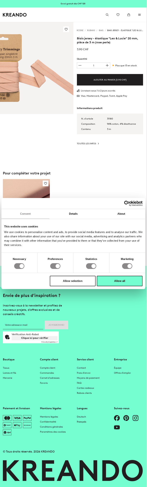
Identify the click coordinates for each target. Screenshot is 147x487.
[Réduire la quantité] (80, 65)
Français (81, 421)
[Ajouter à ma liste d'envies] (66, 29)
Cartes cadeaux (85, 388)
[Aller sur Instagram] (135, 418)
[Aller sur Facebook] (117, 418)
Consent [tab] (25, 213)
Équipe (117, 367)
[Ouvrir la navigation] (139, 14)
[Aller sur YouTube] (117, 427)
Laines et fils (9, 372)
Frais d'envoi (83, 372)
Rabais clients (84, 393)
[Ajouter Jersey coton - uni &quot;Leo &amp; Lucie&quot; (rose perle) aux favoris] (45, 183)
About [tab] (121, 213)
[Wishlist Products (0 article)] (118, 14)
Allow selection (72, 280)
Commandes (47, 372)
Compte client (47, 367)
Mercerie (7, 378)
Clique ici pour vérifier (34, 338)
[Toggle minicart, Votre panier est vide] (128, 14)
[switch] (55, 266)
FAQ (79, 383)
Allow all (119, 280)
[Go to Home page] (15, 15)
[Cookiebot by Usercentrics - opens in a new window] (127, 203)
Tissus (6, 367)
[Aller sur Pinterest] (126, 418)
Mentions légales (49, 416)
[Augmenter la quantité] (107, 65)
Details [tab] (73, 213)
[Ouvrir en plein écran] (36, 68)
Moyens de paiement (88, 378)
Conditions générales (51, 426)
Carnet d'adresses (50, 378)
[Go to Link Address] (73, 3)
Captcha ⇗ (49, 342)
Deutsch (81, 416)
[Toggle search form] (107, 14)
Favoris (44, 383)
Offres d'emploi (122, 372)
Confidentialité (48, 421)
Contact (81, 367)
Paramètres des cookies (53, 431)
